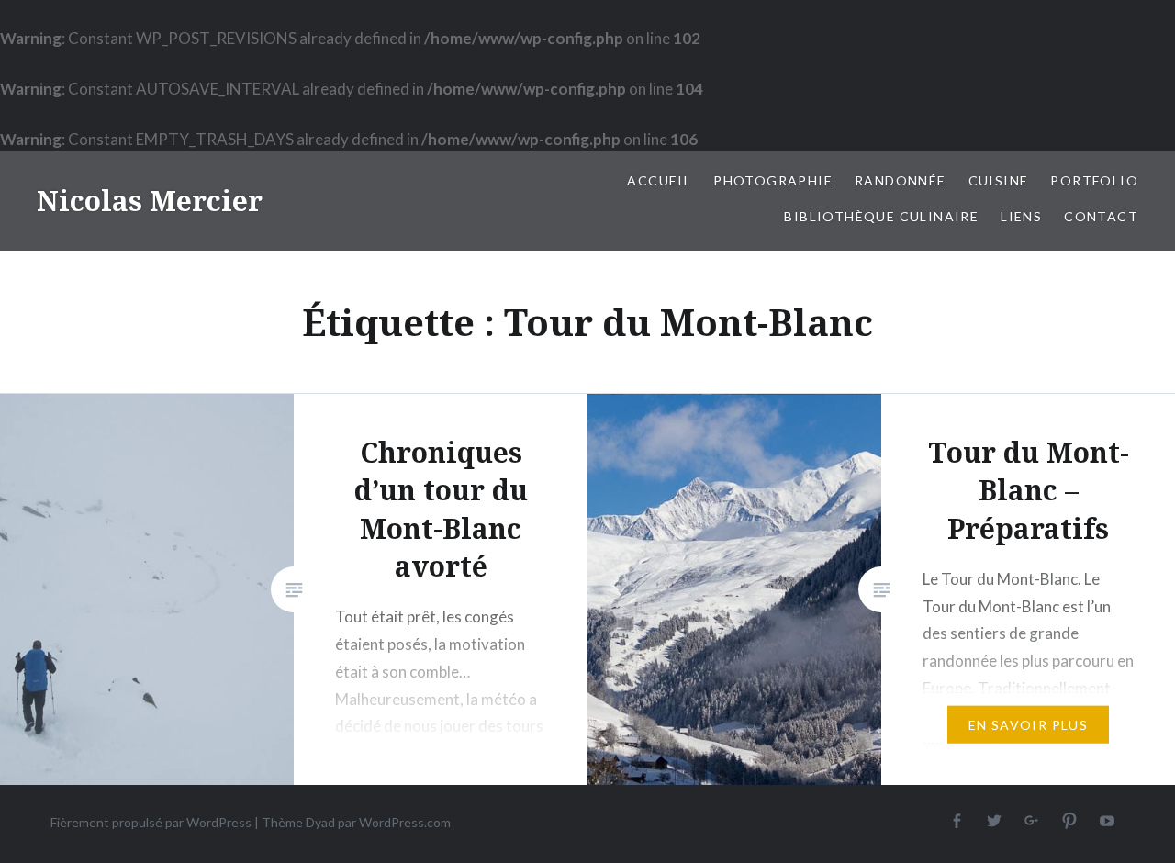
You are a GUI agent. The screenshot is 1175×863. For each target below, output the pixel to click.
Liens (1021, 216)
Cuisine (998, 180)
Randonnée (900, 180)
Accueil (659, 180)
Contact (1101, 216)
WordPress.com (405, 822)
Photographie (773, 180)
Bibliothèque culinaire (881, 216)
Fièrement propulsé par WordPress (151, 822)
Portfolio (1094, 180)
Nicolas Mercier (150, 200)
